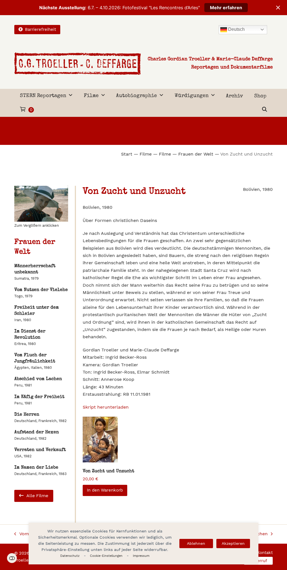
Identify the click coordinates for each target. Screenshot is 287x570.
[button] (264, 110)
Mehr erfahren (226, 7)
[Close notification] (278, 7)
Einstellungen (12, 558)
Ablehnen (196, 543)
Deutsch (236, 29)
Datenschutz (70, 556)
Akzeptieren (233, 543)
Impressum (141, 556)
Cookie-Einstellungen (106, 556)
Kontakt (265, 552)
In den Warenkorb (105, 490)
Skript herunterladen (106, 407)
